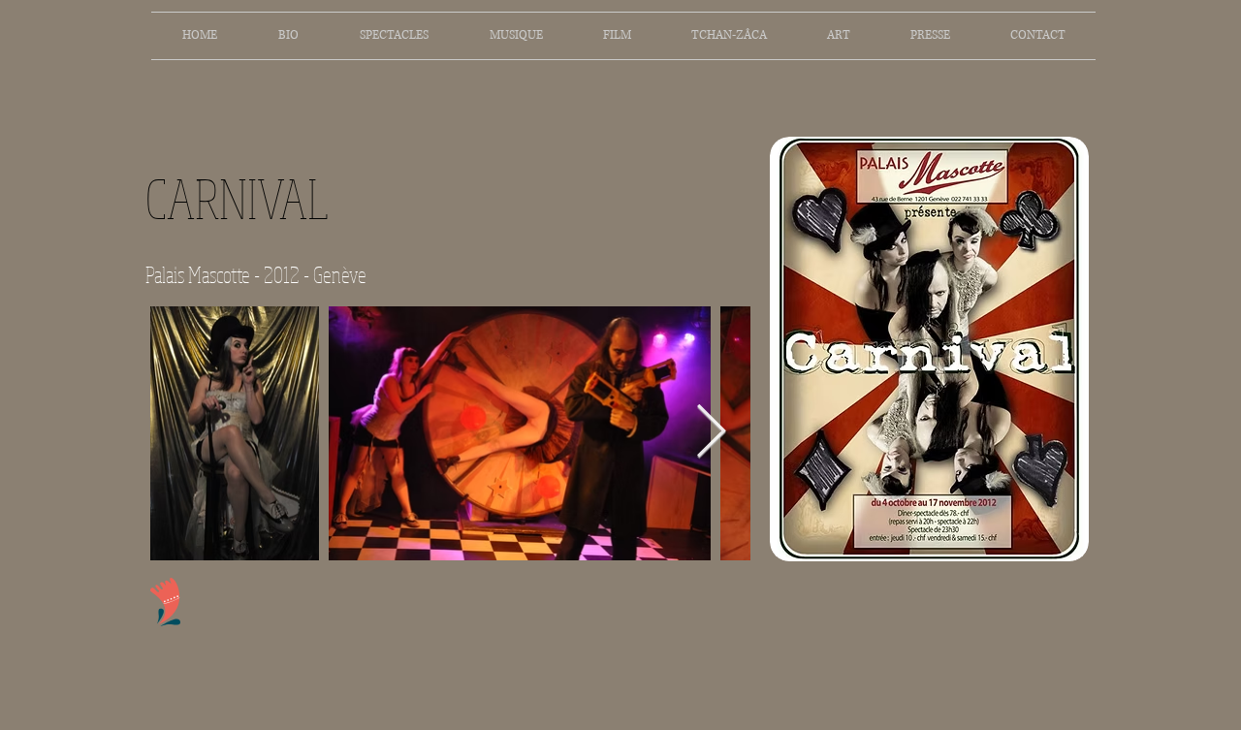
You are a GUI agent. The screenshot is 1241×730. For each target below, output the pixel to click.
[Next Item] (711, 432)
